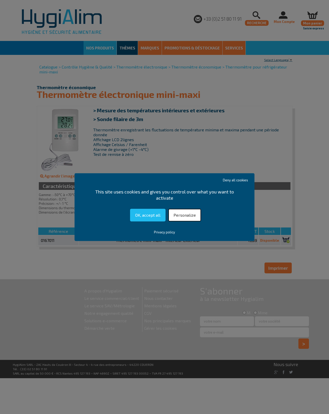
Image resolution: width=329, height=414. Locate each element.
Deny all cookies (235, 180)
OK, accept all (147, 215)
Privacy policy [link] (164, 232)
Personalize (184, 215)
